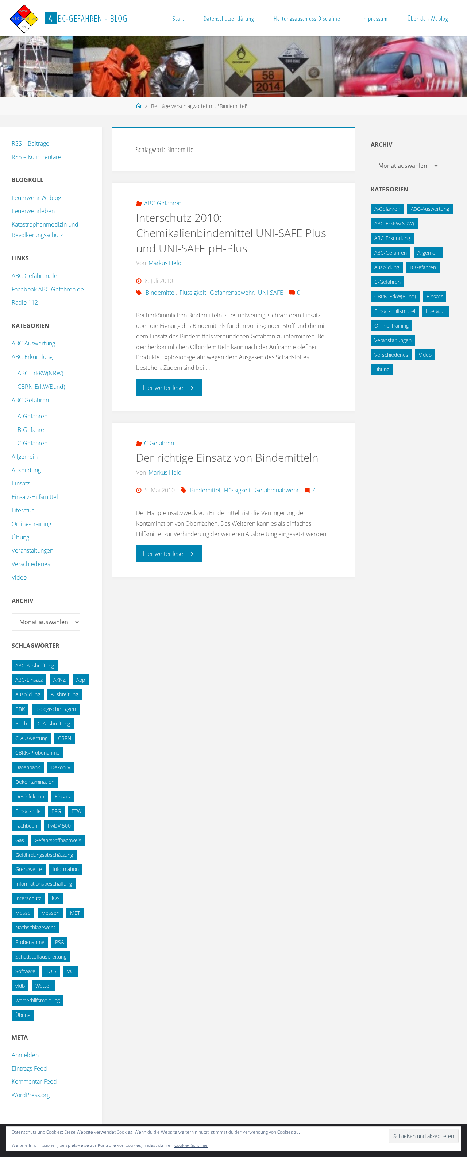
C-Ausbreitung (54, 723)
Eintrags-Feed (29, 1068)
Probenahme (30, 942)
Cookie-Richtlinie (191, 1145)
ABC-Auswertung (33, 343)
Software (25, 971)
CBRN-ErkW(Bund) (41, 387)
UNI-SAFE (270, 293)
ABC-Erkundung (32, 357)
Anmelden (25, 1055)
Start (178, 18)
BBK (20, 708)
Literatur (23, 510)
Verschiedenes (31, 564)
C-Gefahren (159, 443)
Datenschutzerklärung (229, 18)
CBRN (64, 738)
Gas (19, 840)
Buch (21, 723)
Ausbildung (26, 470)
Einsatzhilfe (28, 811)
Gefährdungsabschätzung (44, 854)
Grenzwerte (28, 869)
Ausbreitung (64, 694)
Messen (50, 912)
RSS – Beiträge (30, 143)
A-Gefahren (32, 416)
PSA (59, 942)
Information (66, 869)
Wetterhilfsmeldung (37, 1000)
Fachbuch (26, 825)
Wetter (43, 985)
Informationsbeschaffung (43, 883)
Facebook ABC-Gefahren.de (48, 289)
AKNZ (59, 679)
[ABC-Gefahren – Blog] (24, 18)
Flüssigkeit (193, 293)
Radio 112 (25, 302)
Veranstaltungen (32, 550)
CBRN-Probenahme (37, 752)
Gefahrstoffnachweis (58, 840)
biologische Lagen (55, 708)
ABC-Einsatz (29, 679)
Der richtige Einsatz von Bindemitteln (227, 457)
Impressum (375, 18)
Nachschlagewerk (35, 927)
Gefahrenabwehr (232, 293)
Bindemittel (161, 293)
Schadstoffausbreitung (40, 956)
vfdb (20, 985)
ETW (76, 811)
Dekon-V (60, 767)
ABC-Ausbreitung (34, 665)
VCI (71, 971)
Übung (20, 537)
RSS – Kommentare (36, 157)
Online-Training (31, 524)
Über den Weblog (428, 18)
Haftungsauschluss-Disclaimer (308, 18)
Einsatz (21, 483)
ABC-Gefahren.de (34, 276)
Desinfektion (29, 796)
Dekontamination (34, 781)
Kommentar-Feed (34, 1081)
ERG (56, 811)
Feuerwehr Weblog (36, 198)
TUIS (51, 971)
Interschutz (28, 898)
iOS (56, 898)
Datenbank (27, 767)
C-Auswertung (31, 738)
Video (19, 577)
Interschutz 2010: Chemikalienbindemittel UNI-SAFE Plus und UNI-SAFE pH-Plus (231, 233)
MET (75, 912)
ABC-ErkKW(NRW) (40, 373)
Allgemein (25, 457)
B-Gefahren (32, 430)
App (80, 679)
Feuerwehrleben (33, 211)
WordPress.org (31, 1095)
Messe (23, 912)
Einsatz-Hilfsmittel (35, 497)
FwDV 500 (59, 825)
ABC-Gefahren (162, 203)
